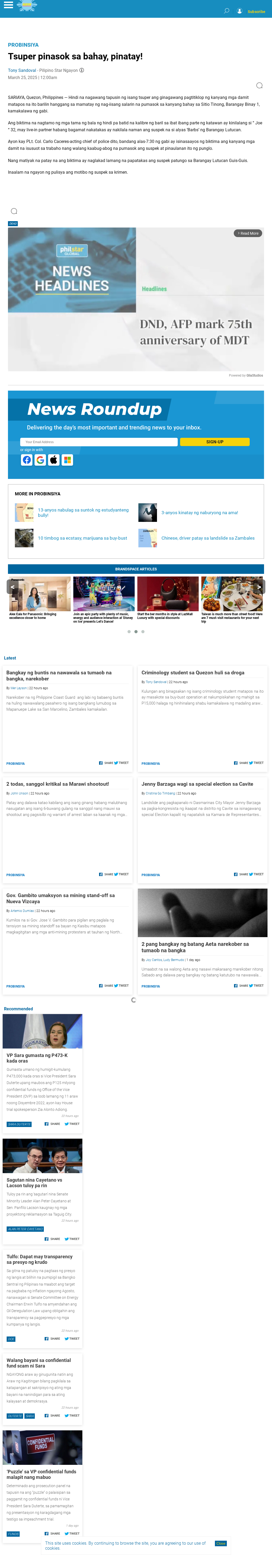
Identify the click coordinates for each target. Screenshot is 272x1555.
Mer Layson (19, 688)
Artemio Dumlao (22, 911)
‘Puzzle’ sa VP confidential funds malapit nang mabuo (41, 1474)
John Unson (19, 793)
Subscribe (256, 12)
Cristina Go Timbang (160, 793)
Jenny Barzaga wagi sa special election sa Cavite (197, 784)
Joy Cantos (154, 960)
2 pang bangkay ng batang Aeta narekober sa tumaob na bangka (195, 947)
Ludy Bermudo (173, 960)
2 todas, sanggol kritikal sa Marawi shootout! (57, 784)
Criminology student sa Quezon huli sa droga (193, 673)
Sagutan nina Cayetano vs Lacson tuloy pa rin (34, 1182)
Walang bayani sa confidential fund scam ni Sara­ (39, 1363)
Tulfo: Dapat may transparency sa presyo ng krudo (40, 1259)
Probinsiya (23, 45)
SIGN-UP (214, 441)
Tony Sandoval (22, 70)
